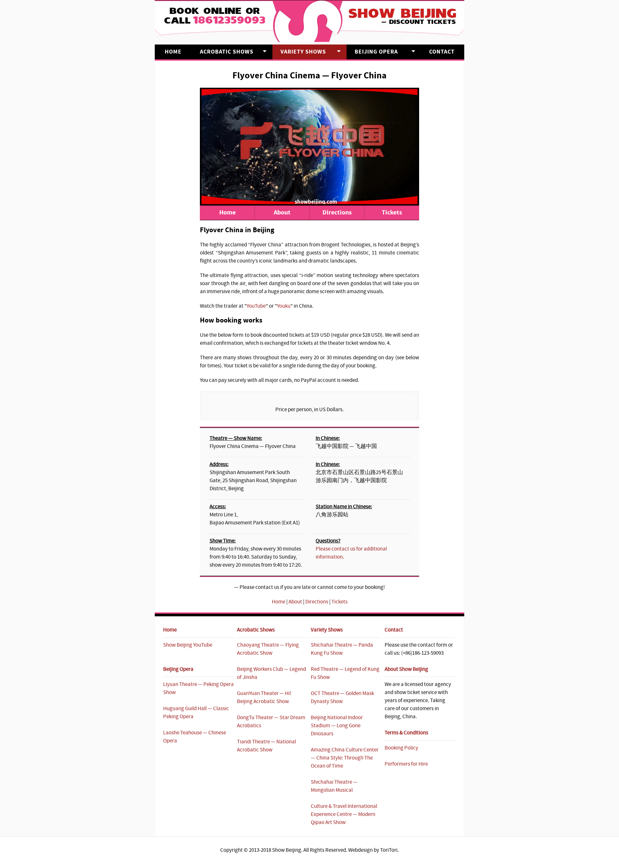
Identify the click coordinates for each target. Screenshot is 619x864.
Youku (283, 306)
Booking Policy (401, 747)
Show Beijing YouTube (187, 645)
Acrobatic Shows (226, 52)
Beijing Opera (376, 52)
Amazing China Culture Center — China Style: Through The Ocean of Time (344, 758)
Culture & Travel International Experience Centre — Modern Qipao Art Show (344, 814)
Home (173, 52)
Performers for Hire (406, 764)
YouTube (256, 306)
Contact (442, 52)
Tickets (392, 212)
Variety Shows (303, 52)
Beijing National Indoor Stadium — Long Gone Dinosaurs (337, 725)
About (282, 212)
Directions (337, 212)
